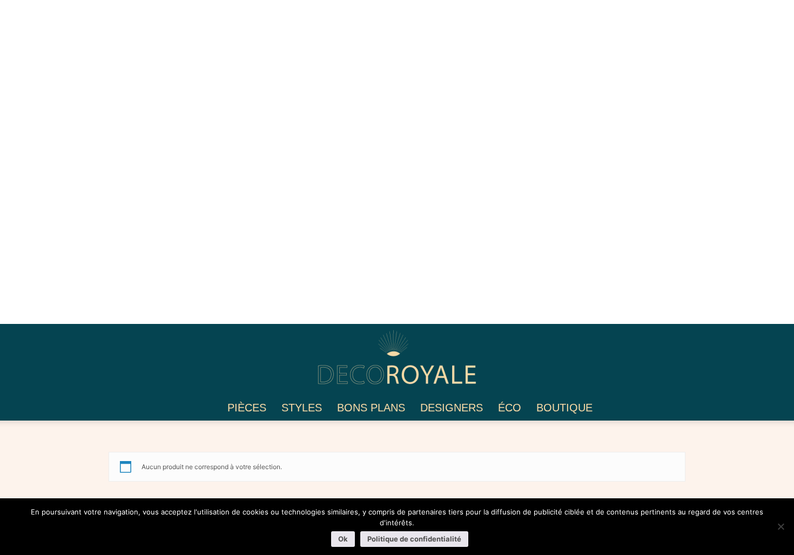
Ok (343, 538)
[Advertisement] (324, 162)
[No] (780, 526)
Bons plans (371, 408)
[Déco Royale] (397, 360)
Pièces (246, 408)
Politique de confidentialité (414, 538)
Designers (451, 408)
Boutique (564, 408)
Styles (301, 408)
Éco (509, 408)
